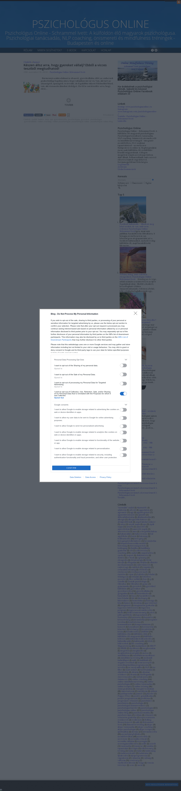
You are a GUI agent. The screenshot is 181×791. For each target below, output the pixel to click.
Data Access (90, 477)
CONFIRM (71, 468)
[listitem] (90, 359)
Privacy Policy (105, 477)
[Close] (136, 314)
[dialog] (90, 395)
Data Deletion (75, 477)
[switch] (123, 365)
